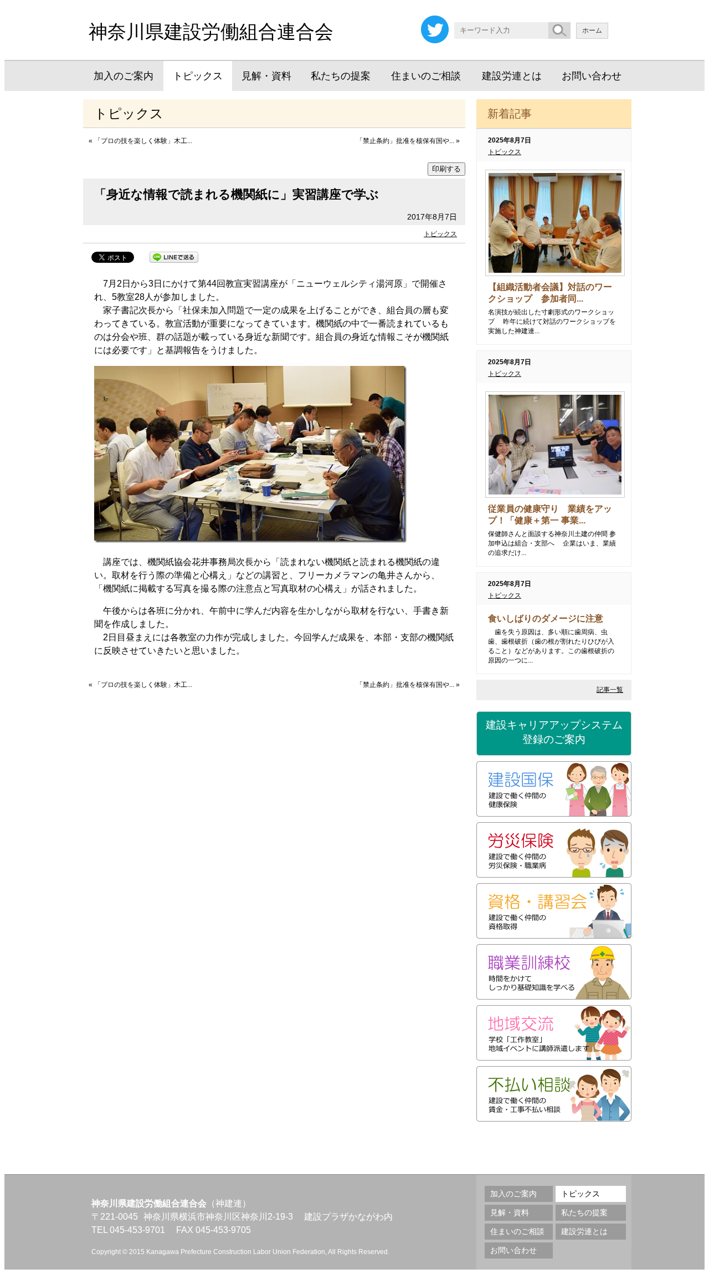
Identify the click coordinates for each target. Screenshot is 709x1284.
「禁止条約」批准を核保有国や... (405, 141)
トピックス (198, 75)
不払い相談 (553, 1094)
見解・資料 (266, 75)
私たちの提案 (341, 75)
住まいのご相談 (426, 75)
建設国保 (553, 789)
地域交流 (553, 1033)
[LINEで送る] (174, 256)
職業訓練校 (553, 972)
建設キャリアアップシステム (554, 732)
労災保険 (553, 850)
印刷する (446, 169)
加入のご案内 (123, 75)
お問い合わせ (591, 75)
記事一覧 (610, 690)
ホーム (592, 30)
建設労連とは (512, 75)
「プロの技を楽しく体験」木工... (143, 141)
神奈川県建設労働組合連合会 (211, 31)
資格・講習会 (553, 911)
